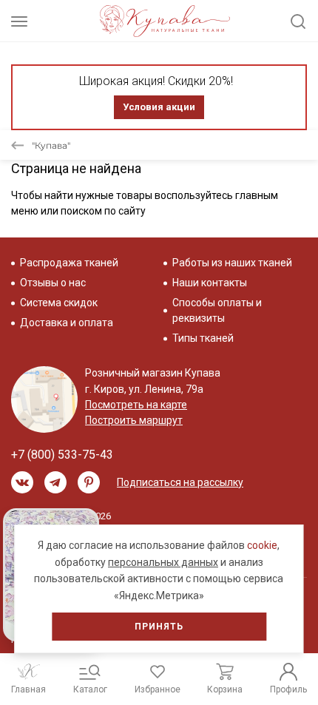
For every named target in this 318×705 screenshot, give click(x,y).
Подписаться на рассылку (180, 482)
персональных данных (163, 562)
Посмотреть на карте (136, 405)
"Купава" (51, 145)
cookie (262, 545)
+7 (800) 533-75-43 (62, 455)
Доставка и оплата (66, 322)
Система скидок (59, 302)
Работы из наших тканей (232, 263)
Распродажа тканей (69, 263)
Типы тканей (203, 338)
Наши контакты (209, 283)
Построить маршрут (134, 420)
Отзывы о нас (53, 283)
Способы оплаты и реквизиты (217, 310)
